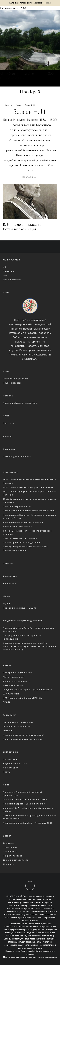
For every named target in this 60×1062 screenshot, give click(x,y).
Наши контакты (12, 383)
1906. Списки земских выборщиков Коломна (28, 487)
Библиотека (10, 759)
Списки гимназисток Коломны (20, 538)
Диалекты (8, 864)
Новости (8, 563)
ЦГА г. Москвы (11, 694)
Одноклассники (12, 280)
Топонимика (10, 851)
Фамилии (8, 731)
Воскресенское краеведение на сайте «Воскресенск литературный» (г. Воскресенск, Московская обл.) (30, 646)
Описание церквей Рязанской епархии (25, 799)
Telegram (8, 271)
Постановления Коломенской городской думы (29, 511)
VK (4, 267)
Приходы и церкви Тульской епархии (24, 804)
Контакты (8, 423)
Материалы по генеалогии (18, 722)
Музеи (6, 603)
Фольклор (8, 843)
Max (5, 275)
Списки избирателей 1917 (18, 506)
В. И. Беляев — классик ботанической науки (22, 227)
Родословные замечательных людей (23, 735)
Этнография (10, 847)
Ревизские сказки (13, 685)
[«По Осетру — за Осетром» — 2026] (30, 40)
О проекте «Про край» (16, 378)
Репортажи (9, 583)
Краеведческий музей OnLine (19, 608)
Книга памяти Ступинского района (23, 522)
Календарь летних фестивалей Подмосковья (30, 3)
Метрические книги (14, 677)
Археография (10, 768)
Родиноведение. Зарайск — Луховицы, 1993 (27, 823)
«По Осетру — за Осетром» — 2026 (27, 74)
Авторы (7, 436)
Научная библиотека (15, 763)
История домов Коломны (17, 456)
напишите (51, 939)
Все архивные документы (17, 673)
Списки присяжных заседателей (21, 542)
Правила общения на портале (20, 403)
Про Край (30, 92)
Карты (6, 772)
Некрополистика (12, 856)
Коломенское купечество (17, 526)
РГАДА (6, 702)
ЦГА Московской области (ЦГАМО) (22, 698)
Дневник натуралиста (15, 860)
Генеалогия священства (17, 726)
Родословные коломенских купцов (22, 739)
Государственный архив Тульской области (27, 690)
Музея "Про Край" (27, 942)
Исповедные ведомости (16, 681)
